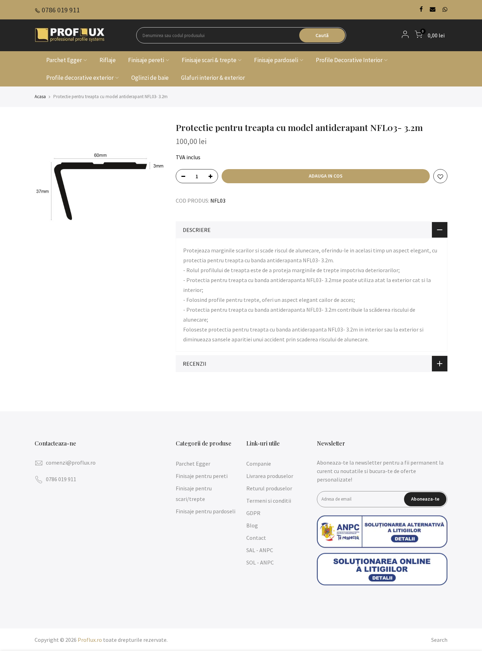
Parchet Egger (64, 60)
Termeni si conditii (268, 500)
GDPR (253, 512)
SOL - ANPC (260, 562)
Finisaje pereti (146, 60)
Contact (256, 537)
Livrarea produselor (269, 475)
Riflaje (108, 60)
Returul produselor (269, 488)
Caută (322, 35)
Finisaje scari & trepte (209, 60)
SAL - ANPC (259, 550)
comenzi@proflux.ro (71, 462)
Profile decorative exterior (80, 78)
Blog (252, 525)
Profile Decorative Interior (349, 60)
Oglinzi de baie (150, 78)
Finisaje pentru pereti (202, 475)
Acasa (40, 97)
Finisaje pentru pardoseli (205, 511)
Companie (258, 463)
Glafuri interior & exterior (213, 78)
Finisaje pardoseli (276, 60)
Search (439, 639)
